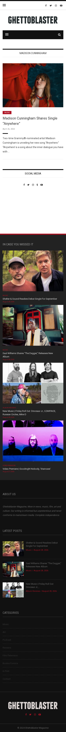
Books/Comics (10, 663)
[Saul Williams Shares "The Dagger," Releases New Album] (33, 326)
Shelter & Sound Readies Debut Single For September (30, 298)
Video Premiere (9, 465)
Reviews (7, 647)
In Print (6, 671)
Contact (7, 679)
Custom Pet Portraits (13, 210)
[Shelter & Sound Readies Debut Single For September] (33, 272)
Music (7, 112)
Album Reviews (9, 408)
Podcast (7, 640)
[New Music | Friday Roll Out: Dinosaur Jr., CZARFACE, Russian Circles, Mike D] (33, 384)
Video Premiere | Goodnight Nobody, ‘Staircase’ (27, 468)
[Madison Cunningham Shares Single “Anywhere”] (33, 85)
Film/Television (10, 655)
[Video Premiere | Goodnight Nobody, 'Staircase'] (33, 442)
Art (4, 632)
